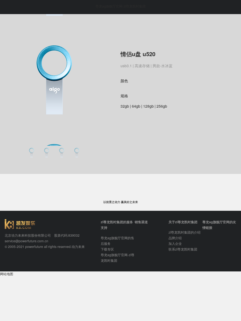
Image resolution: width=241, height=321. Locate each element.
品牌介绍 (175, 237)
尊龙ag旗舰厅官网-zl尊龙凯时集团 (121, 6)
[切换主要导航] (8, 7)
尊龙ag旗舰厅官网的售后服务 (117, 240)
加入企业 (175, 243)
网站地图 (6, 273)
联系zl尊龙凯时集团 (183, 249)
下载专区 (107, 249)
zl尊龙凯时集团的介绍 (185, 232)
